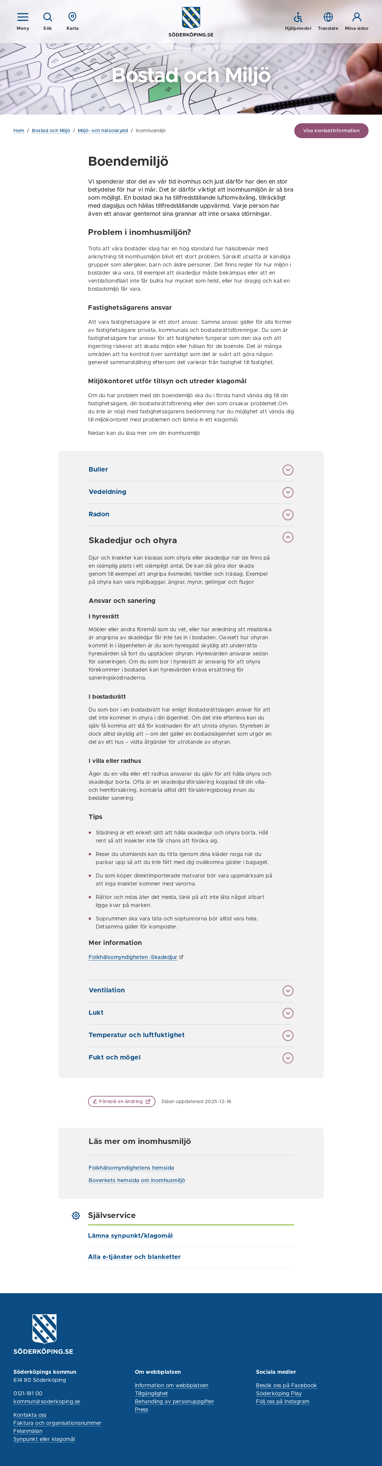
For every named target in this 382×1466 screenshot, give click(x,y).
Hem (18, 130)
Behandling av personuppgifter (175, 1402)
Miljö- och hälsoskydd (103, 130)
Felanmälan (27, 1431)
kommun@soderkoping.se (46, 1402)
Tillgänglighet (151, 1393)
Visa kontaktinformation (331, 130)
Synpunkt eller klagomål (44, 1439)
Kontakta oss (29, 1415)
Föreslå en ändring (121, 1101)
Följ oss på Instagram (282, 1402)
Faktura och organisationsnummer (57, 1423)
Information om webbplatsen (172, 1385)
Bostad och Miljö (51, 130)
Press (141, 1410)
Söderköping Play (279, 1393)
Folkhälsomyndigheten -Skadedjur (133, 957)
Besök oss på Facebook (286, 1385)
